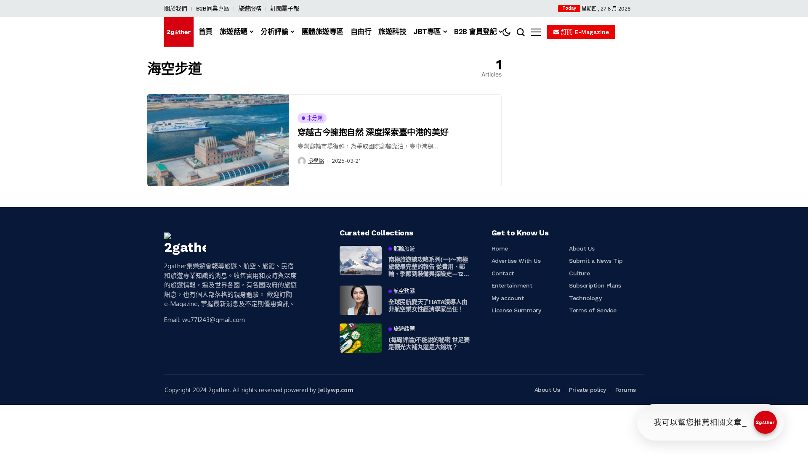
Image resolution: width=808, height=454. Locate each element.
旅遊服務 (249, 8)
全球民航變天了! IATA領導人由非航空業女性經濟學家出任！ (427, 305)
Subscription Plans (595, 285)
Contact (503, 273)
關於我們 (175, 8)
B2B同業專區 (212, 8)
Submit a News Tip (595, 260)
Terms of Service (592, 310)
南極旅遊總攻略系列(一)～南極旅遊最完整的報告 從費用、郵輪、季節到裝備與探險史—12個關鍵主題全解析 (428, 266)
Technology (585, 298)
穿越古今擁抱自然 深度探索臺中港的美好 (373, 132)
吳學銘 (316, 161)
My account (508, 298)
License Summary (516, 310)
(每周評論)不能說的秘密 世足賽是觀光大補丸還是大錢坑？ (429, 343)
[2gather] (179, 32)
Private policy (587, 389)
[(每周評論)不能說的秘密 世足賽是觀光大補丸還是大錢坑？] (361, 338)
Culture (579, 273)
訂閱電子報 (284, 8)
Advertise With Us (516, 260)
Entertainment (512, 285)
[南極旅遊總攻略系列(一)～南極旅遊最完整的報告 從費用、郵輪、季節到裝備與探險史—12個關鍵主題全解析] (361, 260)
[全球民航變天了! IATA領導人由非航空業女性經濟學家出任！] (361, 300)
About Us (582, 248)
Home (500, 248)
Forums (625, 389)
